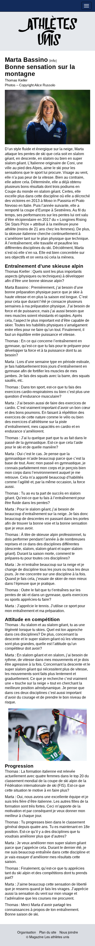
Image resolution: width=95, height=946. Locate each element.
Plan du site (47, 932)
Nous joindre (68, 932)
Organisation (26, 932)
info (53, 60)
